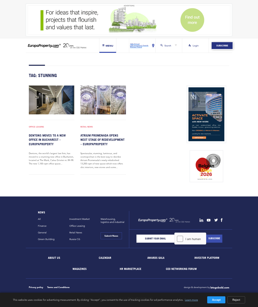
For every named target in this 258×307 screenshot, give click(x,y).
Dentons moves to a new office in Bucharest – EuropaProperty (47, 139)
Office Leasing (36, 127)
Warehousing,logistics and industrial (112, 220)
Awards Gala (155, 257)
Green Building (46, 239)
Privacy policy (36, 287)
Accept (216, 299)
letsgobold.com (219, 287)
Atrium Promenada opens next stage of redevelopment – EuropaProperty (102, 139)
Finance (42, 225)
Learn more (191, 299)
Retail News (86, 127)
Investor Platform (206, 257)
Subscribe (222, 45)
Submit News (111, 235)
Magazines (80, 268)
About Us (54, 257)
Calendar (105, 257)
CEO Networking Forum (181, 268)
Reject (236, 299)
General (42, 232)
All (39, 218)
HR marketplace (130, 268)
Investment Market (79, 218)
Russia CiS (74, 239)
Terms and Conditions (58, 287)
